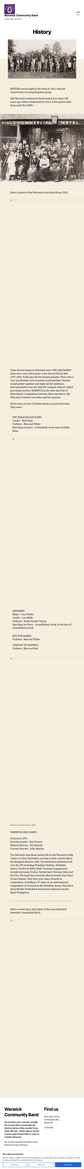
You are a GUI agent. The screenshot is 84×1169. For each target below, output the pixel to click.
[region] (42, 1160)
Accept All (68, 1165)
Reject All (41, 1165)
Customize (14, 1165)
